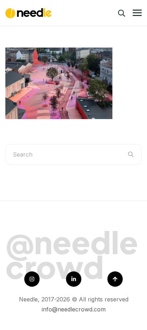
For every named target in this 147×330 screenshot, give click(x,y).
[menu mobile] (137, 13)
